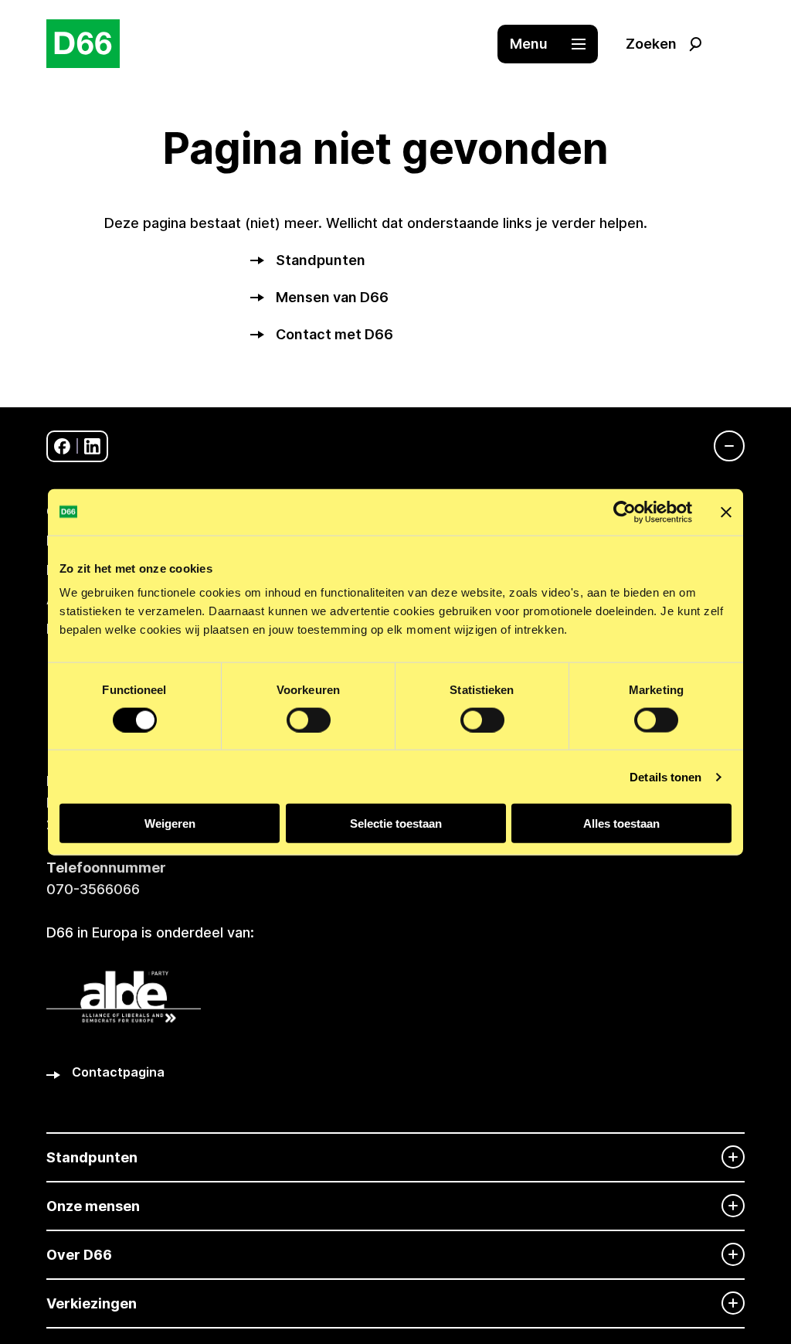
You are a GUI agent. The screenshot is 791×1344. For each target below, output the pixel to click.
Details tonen (665, 776)
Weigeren (169, 823)
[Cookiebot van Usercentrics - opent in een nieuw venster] (624, 511)
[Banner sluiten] (726, 511)
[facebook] (62, 446)
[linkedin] (92, 446)
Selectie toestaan (396, 823)
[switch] (309, 719)
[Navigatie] (721, 446)
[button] (555, 44)
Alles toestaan (621, 823)
